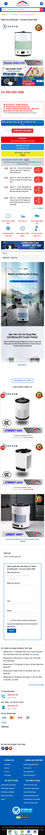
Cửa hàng (14, 14)
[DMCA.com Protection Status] (22, 817)
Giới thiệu (7, 764)
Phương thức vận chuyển (32, 799)
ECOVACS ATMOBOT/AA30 (22, 487)
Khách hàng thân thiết (31, 764)
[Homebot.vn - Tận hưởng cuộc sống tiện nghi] (22, 3)
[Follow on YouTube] (10, 748)
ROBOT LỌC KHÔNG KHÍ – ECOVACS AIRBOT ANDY (22, 539)
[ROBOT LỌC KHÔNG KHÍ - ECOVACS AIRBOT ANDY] (22, 515)
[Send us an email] (6, 748)
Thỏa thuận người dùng (31, 788)
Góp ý (3, 799)
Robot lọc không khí (27, 14)
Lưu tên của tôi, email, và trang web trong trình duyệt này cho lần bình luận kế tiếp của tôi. (22, 624)
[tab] (22, 253)
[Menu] (6, 3)
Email (9, 611)
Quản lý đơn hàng (7, 795)
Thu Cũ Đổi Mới (28, 772)
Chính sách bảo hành (31, 803)
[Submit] (41, 9)
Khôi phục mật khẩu (7, 792)
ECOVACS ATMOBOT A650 (22, 435)
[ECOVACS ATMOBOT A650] (22, 411)
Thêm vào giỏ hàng (22, 131)
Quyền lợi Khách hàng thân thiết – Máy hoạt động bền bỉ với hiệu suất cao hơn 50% (21, 109)
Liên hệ (6, 768)
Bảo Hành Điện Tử (30, 775)
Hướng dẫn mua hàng (8, 785)
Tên (9, 601)
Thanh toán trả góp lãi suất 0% (17, 107)
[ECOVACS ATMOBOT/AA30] (22, 463)
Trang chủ (4, 14)
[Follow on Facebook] (3, 748)
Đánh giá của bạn (14, 572)
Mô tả (5, 253)
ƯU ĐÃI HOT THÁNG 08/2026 (17, 105)
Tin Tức (6, 772)
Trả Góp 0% (27, 768)
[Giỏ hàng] (41, 3)
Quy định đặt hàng (30, 792)
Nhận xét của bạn (14, 583)
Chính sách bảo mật (30, 785)
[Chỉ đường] (34, 654)
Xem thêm (22, 365)
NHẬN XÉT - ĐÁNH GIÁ (10, 257)
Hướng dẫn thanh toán (31, 795)
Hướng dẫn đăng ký (7, 788)
